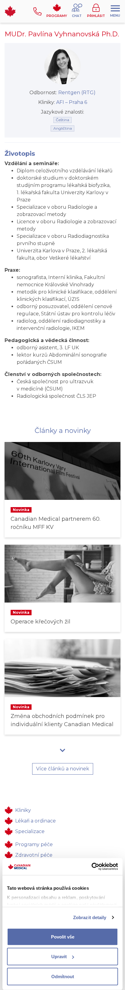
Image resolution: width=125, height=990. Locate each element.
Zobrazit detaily (89, 917)
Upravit (59, 956)
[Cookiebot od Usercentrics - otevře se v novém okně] (91, 867)
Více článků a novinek (62, 769)
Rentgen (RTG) (77, 92)
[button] (77, 11)
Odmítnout (62, 976)
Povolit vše (62, 936)
